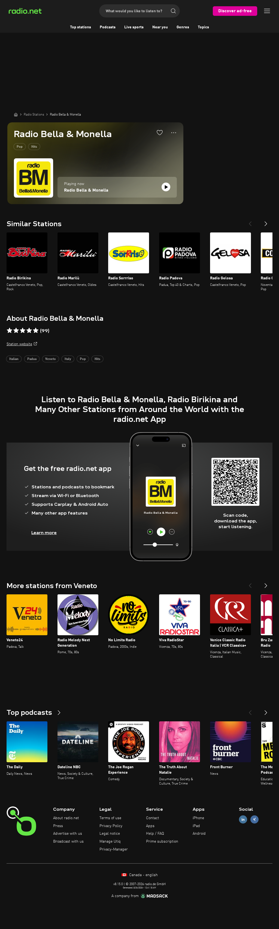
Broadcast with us (68, 841)
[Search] (173, 11)
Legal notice (109, 834)
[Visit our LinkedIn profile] (243, 819)
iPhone (198, 818)
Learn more (44, 532)
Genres (183, 27)
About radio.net (66, 818)
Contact (152, 818)
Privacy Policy (110, 826)
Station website (19, 344)
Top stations (80, 27)
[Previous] (250, 221)
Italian (14, 359)
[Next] (265, 221)
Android (199, 834)
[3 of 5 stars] (22, 330)
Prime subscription (162, 841)
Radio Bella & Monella (86, 190)
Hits (34, 147)
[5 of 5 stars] (35, 330)
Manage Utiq (110, 841)
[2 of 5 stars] (16, 330)
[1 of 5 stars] (9, 330)
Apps (150, 826)
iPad (196, 826)
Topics (203, 27)
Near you (160, 27)
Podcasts (108, 27)
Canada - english (143, 875)
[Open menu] (267, 11)
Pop (20, 147)
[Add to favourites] (159, 132)
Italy (68, 359)
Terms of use (110, 818)
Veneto (50, 359)
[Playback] (166, 187)
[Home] (16, 114)
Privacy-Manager (113, 849)
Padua (32, 359)
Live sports (134, 27)
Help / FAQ (155, 834)
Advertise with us (67, 834)
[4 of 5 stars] (29, 330)
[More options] (174, 132)
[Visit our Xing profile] (254, 819)
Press (58, 826)
